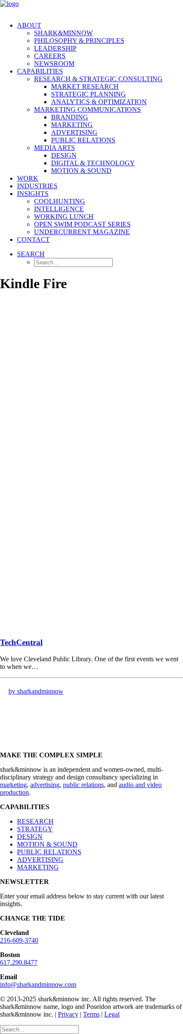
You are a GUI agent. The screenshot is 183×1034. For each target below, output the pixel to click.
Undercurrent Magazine (82, 231)
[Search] (39, 1029)
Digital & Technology (93, 163)
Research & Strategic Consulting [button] (98, 78)
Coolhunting (59, 201)
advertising (45, 784)
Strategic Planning (88, 94)
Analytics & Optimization (99, 101)
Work (27, 178)
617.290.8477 (18, 962)
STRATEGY (35, 829)
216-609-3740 (19, 940)
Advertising (74, 132)
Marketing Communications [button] (87, 109)
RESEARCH (35, 821)
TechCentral (21, 642)
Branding (69, 117)
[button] (31, 254)
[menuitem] (100, 45)
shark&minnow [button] (63, 33)
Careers (50, 55)
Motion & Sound (81, 170)
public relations (83, 784)
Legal (112, 1014)
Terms (91, 1014)
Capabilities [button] (40, 71)
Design (64, 155)
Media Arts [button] (54, 147)
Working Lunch (64, 216)
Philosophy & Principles (79, 40)
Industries (37, 186)
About (29, 25)
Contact (33, 239)
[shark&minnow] (91, 7)
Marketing (72, 124)
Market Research (85, 86)
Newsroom (54, 63)
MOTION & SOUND (47, 844)
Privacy (68, 1014)
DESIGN (30, 836)
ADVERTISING (40, 859)
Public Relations (83, 140)
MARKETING (38, 867)
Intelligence (59, 208)
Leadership (55, 48)
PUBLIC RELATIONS (49, 852)
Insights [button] (33, 193)
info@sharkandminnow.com (38, 984)
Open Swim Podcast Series (82, 224)
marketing (13, 784)
